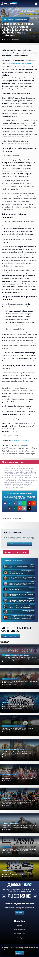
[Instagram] (28, 896)
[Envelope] (35, 896)
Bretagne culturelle (16, 468)
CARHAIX (6, 19)
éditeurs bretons (14, 472)
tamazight (12, 487)
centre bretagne (15, 470)
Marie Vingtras (27, 482)
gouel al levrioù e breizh (18, 475)
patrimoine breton (10, 484)
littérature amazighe (10, 481)
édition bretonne (25, 472)
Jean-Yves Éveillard (17, 477)
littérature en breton (16, 482)
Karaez (31, 477)
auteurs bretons (14, 467)
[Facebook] (4, 896)
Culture (12, 19)
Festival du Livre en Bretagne (22, 63)
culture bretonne (25, 470)
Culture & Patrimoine (21, 19)
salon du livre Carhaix (25, 486)
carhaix (6, 470)
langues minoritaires (26, 479)
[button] (36, 4)
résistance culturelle (10, 486)
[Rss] (22, 896)
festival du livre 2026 (17, 474)
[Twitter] (10, 896)
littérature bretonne (24, 481)
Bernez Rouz (23, 467)
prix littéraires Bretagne (23, 484)
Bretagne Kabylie (28, 468)
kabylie (26, 477)
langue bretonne (14, 479)
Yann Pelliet (20, 487)
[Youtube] (16, 896)
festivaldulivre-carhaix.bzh (20, 441)
